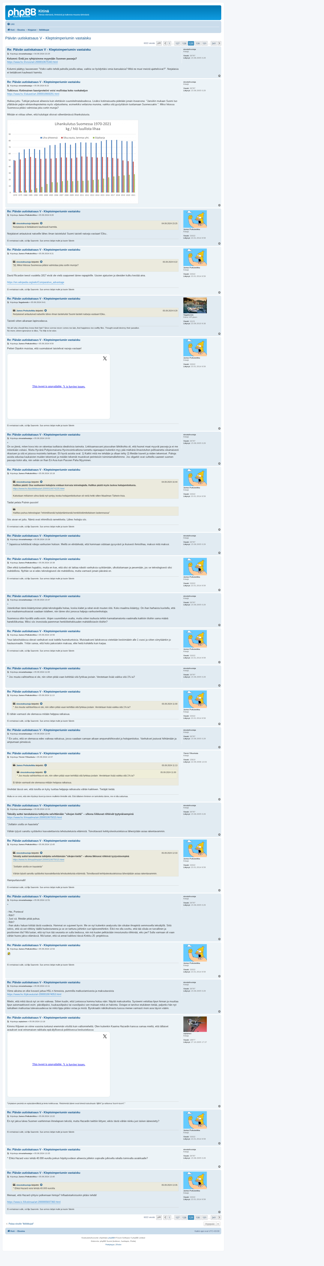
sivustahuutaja (23, 223)
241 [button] (214, 43)
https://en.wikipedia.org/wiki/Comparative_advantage (35, 282)
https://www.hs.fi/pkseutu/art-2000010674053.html (34, 994)
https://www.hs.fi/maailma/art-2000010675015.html (34, 817)
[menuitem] (11, 24)
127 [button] (177, 43)
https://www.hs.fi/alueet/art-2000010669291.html (33, 93)
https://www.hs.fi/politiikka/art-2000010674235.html (38, 488)
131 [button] (204, 43)
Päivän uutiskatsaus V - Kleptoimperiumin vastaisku (48, 38)
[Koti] (22, 12)
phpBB (111, 1238)
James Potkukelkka (25, 311)
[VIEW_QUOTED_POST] (41, 223)
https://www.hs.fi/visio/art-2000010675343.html (32, 62)
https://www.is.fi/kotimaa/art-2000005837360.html (34, 1202)
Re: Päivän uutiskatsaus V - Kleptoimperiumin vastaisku (49, 49)
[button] (159, 43)
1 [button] (169, 43)
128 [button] (184, 43)
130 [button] (198, 43)
